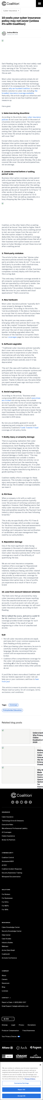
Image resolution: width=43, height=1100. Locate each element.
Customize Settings (21, 1083)
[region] (21, 1081)
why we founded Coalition (19, 88)
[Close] (40, 1064)
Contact (5, 997)
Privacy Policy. (30, 1079)
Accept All (21, 1096)
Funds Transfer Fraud (29, 428)
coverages (12, 337)
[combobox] (9, 1019)
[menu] (39, 3)
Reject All (21, 1089)
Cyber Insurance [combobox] (10, 11)
